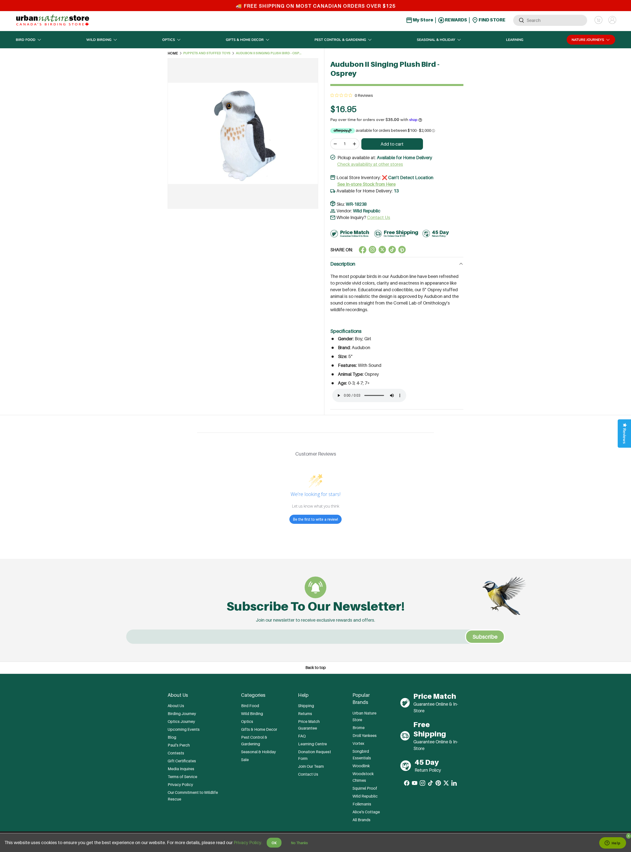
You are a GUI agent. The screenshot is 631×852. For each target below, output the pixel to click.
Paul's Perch (179, 745)
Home (173, 53)
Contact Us (378, 217)
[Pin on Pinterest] (402, 250)
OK (274, 843)
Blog (172, 737)
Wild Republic (366, 210)
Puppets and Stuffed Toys (206, 53)
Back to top (315, 667)
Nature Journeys (588, 39)
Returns (305, 713)
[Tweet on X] (372, 250)
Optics (168, 39)
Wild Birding (98, 39)
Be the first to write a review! (315, 519)
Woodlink (361, 765)
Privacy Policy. (248, 842)
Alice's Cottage (366, 811)
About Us (176, 705)
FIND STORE (491, 19)
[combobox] (550, 20)
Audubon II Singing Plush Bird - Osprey (269, 53)
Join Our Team (311, 766)
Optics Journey (181, 721)
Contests (176, 752)
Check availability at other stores (370, 164)
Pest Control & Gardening (340, 39)
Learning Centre (312, 743)
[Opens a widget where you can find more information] (612, 843)
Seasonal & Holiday (436, 39)
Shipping (306, 705)
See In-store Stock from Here (366, 184)
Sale (245, 759)
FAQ (302, 735)
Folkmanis (361, 803)
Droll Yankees (364, 735)
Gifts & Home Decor (245, 39)
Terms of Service (182, 776)
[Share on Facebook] (363, 250)
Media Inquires (181, 768)
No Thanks (299, 843)
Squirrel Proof (364, 788)
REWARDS (455, 19)
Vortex (358, 743)
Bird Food (25, 39)
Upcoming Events (184, 729)
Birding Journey (182, 713)
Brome (358, 727)
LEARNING (514, 39)
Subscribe (485, 636)
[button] (598, 20)
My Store (422, 19)
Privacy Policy (180, 784)
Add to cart (392, 144)
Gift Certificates (182, 760)
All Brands (361, 819)
